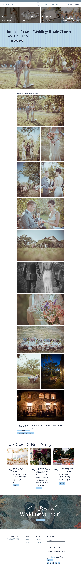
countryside (33, 425)
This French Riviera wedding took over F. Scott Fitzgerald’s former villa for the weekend (43, 470)
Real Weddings (11, 27)
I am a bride (49, 546)
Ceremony (24, 425)
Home (8, 27)
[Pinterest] (56, 563)
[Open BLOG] (20, 4)
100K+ (40, 428)
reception (54, 425)
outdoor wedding (48, 425)
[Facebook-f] (53, 563)
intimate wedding (39, 425)
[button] (12, 41)
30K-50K (32, 428)
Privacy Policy (49, 549)
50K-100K (36, 428)
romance (57, 425)
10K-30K (28, 428)
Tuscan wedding (24, 426)
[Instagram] (48, 563)
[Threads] (59, 563)
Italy (44, 425)
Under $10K (24, 428)
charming (28, 425)
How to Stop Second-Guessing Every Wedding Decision (19, 470)
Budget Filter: (19, 428)
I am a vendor (49, 544)
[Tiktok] (50, 563)
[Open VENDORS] (9, 4)
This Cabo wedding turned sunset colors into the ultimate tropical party (66, 470)
